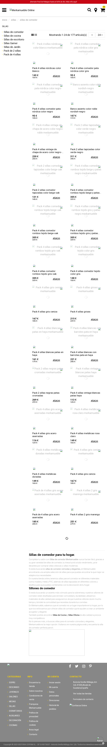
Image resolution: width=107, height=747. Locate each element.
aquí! (75, 2)
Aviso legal (34, 730)
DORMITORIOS (15, 711)
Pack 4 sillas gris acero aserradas (44, 434)
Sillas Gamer (11, 43)
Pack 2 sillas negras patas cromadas (45, 394)
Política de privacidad (33, 715)
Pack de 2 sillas (12, 50)
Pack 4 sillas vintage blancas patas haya (85, 394)
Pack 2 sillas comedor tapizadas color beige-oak (45, 191)
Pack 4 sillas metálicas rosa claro (84, 434)
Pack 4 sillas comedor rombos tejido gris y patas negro (84, 232)
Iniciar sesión (54, 682)
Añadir (56, 76)
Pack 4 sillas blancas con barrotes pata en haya (83, 353)
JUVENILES (14, 692)
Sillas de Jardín (12, 47)
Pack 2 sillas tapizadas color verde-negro (85, 150)
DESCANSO (14, 687)
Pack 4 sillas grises (80, 311)
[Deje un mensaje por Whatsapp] (100, 740)
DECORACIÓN (15, 720)
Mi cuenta (53, 687)
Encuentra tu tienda (34, 684)
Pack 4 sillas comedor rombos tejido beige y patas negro (85, 191)
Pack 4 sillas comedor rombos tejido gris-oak (44, 272)
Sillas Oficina (73, 615)
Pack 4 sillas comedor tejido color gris (85, 272)
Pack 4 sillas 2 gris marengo (85, 514)
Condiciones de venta (35, 698)
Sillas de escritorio (14, 39)
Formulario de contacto (83, 699)
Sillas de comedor (14, 32)
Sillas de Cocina (59, 615)
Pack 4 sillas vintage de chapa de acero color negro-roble (47, 150)
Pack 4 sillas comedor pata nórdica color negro (46, 110)
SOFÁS (12, 682)
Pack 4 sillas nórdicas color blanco (46, 69)
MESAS (12, 701)
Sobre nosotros (36, 691)
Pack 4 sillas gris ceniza (44, 311)
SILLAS (5, 26)
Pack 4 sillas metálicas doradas (44, 475)
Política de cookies (33, 723)
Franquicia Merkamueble (35, 706)
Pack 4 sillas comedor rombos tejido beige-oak (45, 232)
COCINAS (13, 725)
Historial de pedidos (54, 707)
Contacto (33, 734)
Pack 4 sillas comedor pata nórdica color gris (84, 69)
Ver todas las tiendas (82, 693)
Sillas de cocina (12, 35)
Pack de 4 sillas (12, 54)
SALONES (13, 697)
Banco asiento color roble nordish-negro (83, 110)
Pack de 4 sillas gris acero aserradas (46, 516)
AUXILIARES (14, 716)
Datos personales (54, 694)
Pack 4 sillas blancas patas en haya (47, 353)
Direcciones (54, 700)
